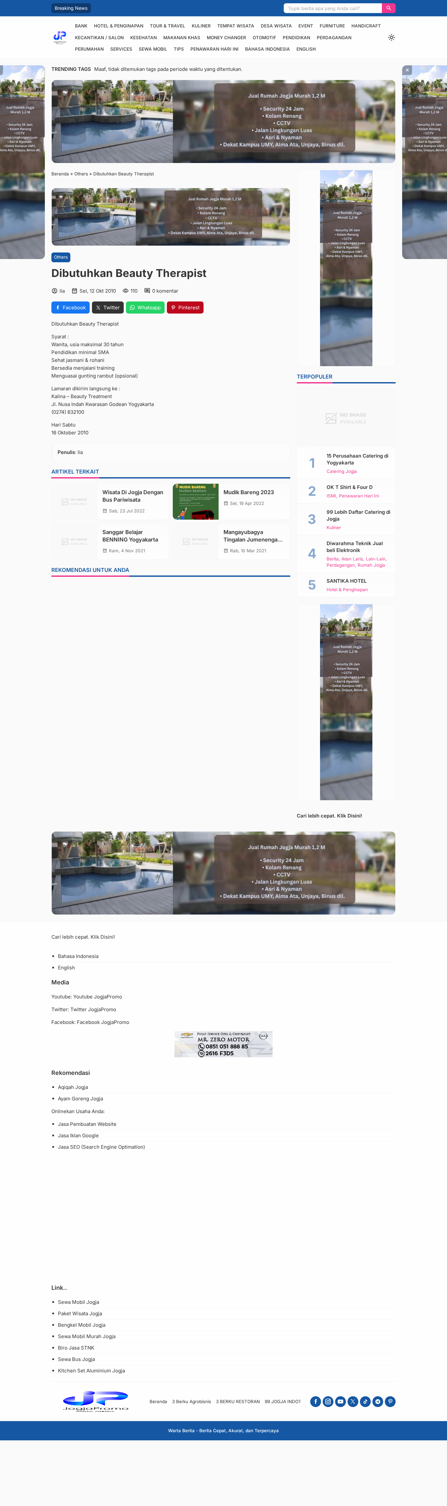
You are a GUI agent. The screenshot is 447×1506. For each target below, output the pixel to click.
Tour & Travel (167, 25)
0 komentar (165, 290)
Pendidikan (296, 37)
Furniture (332, 25)
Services (121, 49)
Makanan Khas (181, 37)
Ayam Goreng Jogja (80, 1098)
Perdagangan (334, 37)
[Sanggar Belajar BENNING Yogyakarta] (75, 541)
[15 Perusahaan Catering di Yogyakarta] (346, 418)
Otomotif (264, 37)
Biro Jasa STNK (76, 1348)
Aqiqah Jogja (73, 1087)
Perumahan (89, 49)
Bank (81, 25)
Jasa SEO (69, 1147)
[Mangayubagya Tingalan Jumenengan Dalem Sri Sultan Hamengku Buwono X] (196, 541)
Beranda (158, 1401)
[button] (389, 8)
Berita (333, 559)
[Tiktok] (365, 1401)
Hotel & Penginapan (118, 25)
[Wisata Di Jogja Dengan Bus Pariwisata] (75, 502)
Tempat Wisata (235, 25)
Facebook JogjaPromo (103, 1022)
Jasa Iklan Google (78, 1135)
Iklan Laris (352, 559)
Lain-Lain (375, 559)
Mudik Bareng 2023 (249, 492)
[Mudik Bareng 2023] (196, 502)
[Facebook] (315, 1401)
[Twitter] (353, 1401)
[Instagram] (328, 1401)
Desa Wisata (276, 25)
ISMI (331, 496)
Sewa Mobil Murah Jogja (87, 1336)
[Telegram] (377, 1401)
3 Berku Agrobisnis (191, 1401)
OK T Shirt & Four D (350, 487)
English (306, 49)
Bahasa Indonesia (267, 49)
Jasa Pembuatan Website (87, 1124)
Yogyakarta (141, 404)
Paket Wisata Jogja (80, 1313)
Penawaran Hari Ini (214, 49)
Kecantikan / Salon (99, 37)
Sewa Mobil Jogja (78, 1302)
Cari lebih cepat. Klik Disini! (329, 816)
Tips (179, 49)
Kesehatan (143, 37)
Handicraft (366, 25)
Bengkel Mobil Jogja (81, 1325)
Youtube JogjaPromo (97, 997)
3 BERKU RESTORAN (238, 1401)
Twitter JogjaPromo (93, 1009)
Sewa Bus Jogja (76, 1359)
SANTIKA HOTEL (347, 581)
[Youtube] (340, 1401)
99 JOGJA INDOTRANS (289, 1401)
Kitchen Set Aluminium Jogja (91, 1371)
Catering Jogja (342, 471)
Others (61, 257)
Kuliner (201, 25)
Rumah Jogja (371, 565)
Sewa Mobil (153, 49)
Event (305, 25)
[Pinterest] (390, 1401)
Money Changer (226, 37)
